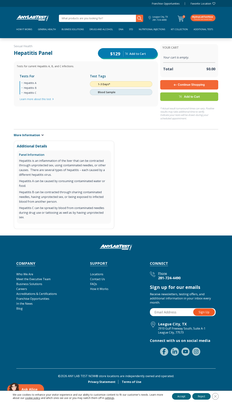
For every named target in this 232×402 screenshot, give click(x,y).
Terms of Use (131, 382)
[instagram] (196, 352)
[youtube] (185, 352)
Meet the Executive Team (33, 279)
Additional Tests (203, 29)
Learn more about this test (35, 99)
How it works (24, 29)
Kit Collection (179, 29)
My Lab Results (203, 17)
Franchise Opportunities (166, 3)
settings (109, 398)
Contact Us (97, 279)
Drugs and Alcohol (101, 29)
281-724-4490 (159, 19)
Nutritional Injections (152, 29)
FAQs (93, 284)
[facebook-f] (164, 352)
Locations (96, 274)
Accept (181, 396)
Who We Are (24, 274)
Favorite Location (200, 3)
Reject (201, 396)
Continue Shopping (191, 84)
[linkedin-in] (175, 352)
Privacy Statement (101, 382)
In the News (24, 304)
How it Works (99, 289)
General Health (47, 29)
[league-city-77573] (32, 18)
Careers (21, 289)
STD (131, 29)
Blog (19, 308)
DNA (121, 29)
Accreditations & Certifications (36, 294)
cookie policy (32, 398)
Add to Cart (192, 96)
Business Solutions (73, 29)
